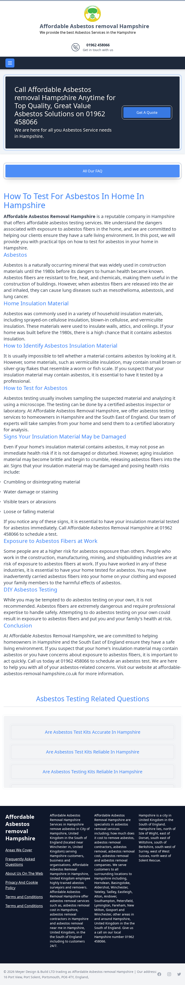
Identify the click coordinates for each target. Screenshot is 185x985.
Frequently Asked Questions (20, 862)
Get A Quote (146, 112)
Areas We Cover (18, 850)
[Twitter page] (179, 974)
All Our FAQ (92, 171)
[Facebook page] (159, 974)
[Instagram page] (169, 974)
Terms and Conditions (24, 896)
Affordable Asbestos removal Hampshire (94, 26)
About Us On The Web (24, 873)
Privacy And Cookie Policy (21, 885)
